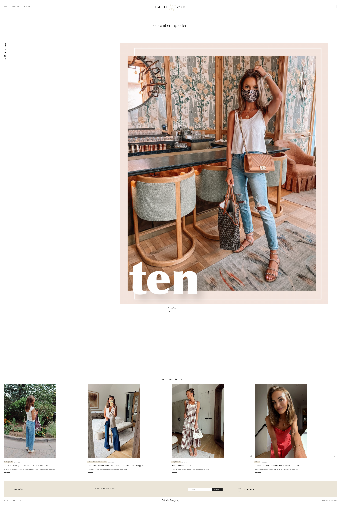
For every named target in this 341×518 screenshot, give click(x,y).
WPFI (335, 500)
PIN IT (225, 173)
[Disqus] (170, 343)
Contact (6, 500)
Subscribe (217, 489)
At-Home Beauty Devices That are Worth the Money (27, 466)
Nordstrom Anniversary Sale (97, 461)
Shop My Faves (15, 6)
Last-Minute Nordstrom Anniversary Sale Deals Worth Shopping (116, 466)
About (14, 500)
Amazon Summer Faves (182, 466)
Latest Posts (27, 6)
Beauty (257, 461)
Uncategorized (8, 461)
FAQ (21, 500)
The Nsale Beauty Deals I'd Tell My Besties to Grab (277, 466)
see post (6, 472)
